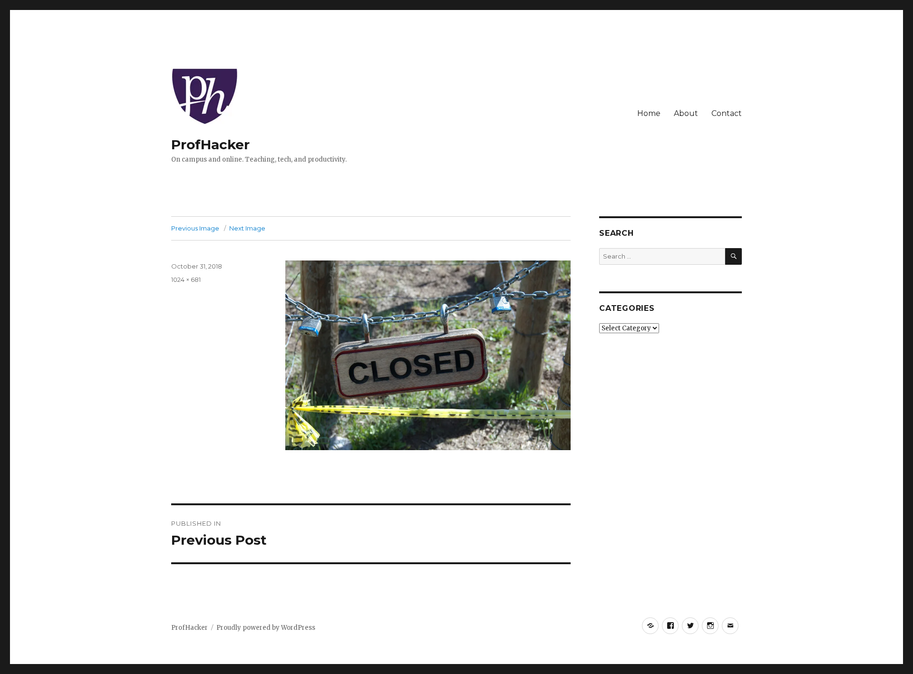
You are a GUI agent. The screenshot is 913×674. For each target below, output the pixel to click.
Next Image (247, 228)
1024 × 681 (186, 279)
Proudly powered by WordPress (265, 628)
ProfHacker (210, 144)
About (686, 113)
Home (648, 113)
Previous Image (195, 228)
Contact (726, 113)
